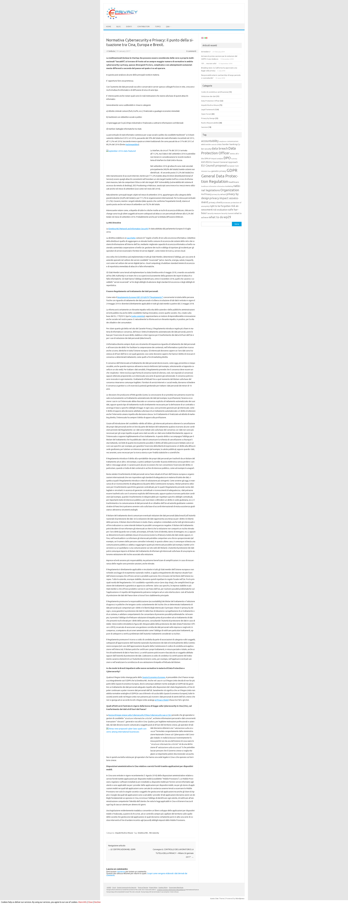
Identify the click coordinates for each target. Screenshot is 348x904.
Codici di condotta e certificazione (214, 92)
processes (226, 202)
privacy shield (215, 202)
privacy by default (219, 194)
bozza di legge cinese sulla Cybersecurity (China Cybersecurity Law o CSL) (140, 715)
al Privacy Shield (162, 700)
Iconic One (214, 898)
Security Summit (227, 213)
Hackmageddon (132, 144)
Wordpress (240, 898)
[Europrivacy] (122, 19)
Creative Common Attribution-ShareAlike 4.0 (171, 889)
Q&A (168, 26)
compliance (223, 141)
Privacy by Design (208, 118)
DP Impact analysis (216, 158)
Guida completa (137, 316)
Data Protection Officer (210, 101)
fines (209, 171)
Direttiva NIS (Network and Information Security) (129, 229)
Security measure (214, 213)
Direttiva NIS (143, 833)
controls (213, 144)
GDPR (232, 170)
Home (108, 26)
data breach (220, 148)
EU (207, 162)
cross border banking (227, 144)
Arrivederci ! (206, 52)
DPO (227, 158)
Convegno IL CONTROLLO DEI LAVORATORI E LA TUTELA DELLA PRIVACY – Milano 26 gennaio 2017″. (173, 853)
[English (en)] (202, 38)
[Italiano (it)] (206, 38)
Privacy (208, 194)
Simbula (111, 51)
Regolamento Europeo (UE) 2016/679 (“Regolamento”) (140, 297)
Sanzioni (204, 127)
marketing (229, 186)
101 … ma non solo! (208, 63)
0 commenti (191, 51)
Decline (97, 902)
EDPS (203, 162)
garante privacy (218, 171)
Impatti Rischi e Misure (124, 833)
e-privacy (234, 158)
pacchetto (131, 238)
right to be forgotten (220, 206)
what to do (216, 217)
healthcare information (209, 186)
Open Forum (206, 114)
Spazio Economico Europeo (153, 677)
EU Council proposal (213, 165)
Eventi (129, 26)
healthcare (234, 182)
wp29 (227, 217)
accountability (210, 140)
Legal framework (207, 109)
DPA (206, 158)
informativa (221, 186)
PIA (202, 194)
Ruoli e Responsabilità (210, 123)
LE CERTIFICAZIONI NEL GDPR (121, 849)
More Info (82, 902)
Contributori (143, 26)
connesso (121, 871)
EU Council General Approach (223, 162)
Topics (158, 26)
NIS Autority (154, 833)
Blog (118, 26)
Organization (229, 190)
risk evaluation (220, 209)
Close (90, 902)
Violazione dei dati (208, 96)
